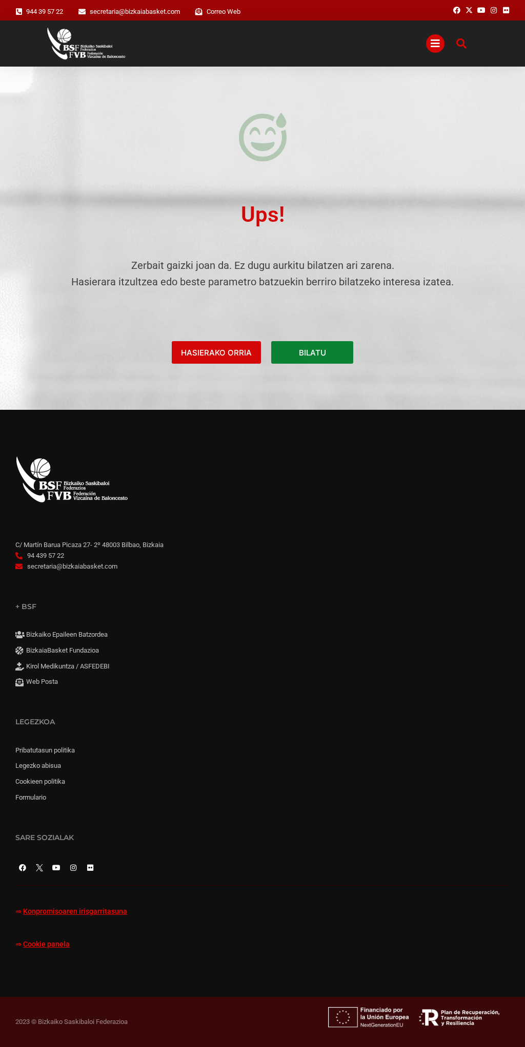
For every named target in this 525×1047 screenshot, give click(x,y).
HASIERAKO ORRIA (216, 353)
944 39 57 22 (44, 11)
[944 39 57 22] (19, 11)
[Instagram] (73, 868)
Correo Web (223, 11)
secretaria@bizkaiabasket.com (135, 11)
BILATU (312, 353)
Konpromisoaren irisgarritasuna (75, 911)
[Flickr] (90, 868)
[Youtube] (56, 868)
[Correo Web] (199, 11)
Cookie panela (46, 944)
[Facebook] (22, 868)
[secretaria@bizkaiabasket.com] (82, 11)
